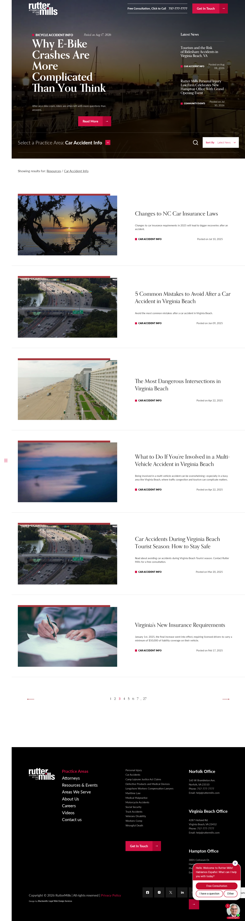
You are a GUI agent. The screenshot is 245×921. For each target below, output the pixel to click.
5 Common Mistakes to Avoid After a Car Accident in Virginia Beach (182, 297)
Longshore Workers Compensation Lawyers (150, 788)
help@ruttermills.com (208, 793)
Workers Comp (134, 821)
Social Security (134, 807)
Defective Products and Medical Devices (148, 784)
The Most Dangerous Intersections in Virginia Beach (178, 385)
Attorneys (71, 778)
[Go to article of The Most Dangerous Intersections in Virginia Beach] (67, 390)
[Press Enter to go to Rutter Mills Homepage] (42, 774)
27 (144, 698)
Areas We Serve (76, 792)
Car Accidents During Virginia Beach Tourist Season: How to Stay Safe (177, 542)
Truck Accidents (134, 811)
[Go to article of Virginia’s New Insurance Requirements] (67, 637)
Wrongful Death (134, 825)
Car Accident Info (76, 171)
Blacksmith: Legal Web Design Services (55, 901)
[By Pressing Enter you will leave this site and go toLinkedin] (182, 892)
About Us (70, 799)
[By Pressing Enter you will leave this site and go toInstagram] (159, 892)
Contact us (72, 819)
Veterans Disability (136, 816)
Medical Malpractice (137, 798)
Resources (54, 171)
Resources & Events (80, 785)
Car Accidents (133, 774)
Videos (68, 812)
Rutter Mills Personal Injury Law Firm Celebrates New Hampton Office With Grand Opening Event (202, 87)
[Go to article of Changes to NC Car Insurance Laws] (67, 225)
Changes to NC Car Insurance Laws (176, 213)
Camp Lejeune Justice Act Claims (143, 779)
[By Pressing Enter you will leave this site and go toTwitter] (171, 892)
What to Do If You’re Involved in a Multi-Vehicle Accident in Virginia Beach (182, 460)
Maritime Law (133, 793)
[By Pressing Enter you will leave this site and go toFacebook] (147, 892)
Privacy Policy (111, 895)
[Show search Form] (195, 142)
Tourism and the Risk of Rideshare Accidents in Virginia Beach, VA (199, 52)
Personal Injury (134, 770)
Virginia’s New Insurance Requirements (180, 625)
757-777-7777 (178, 8)
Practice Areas (75, 771)
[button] (6, 460)
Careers (69, 805)
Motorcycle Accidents (137, 802)
